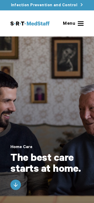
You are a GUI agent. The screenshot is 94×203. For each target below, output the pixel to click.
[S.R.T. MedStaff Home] (30, 23)
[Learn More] (15, 185)
